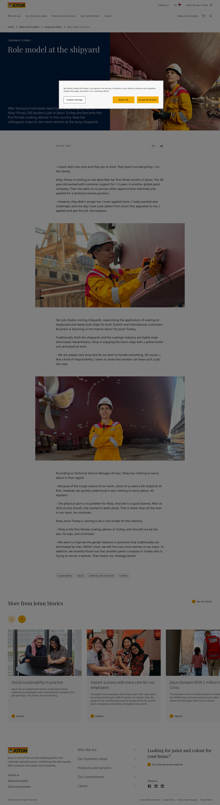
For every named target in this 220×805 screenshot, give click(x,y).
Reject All (123, 100)
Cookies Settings (74, 100)
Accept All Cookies (148, 100)
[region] (111, 94)
